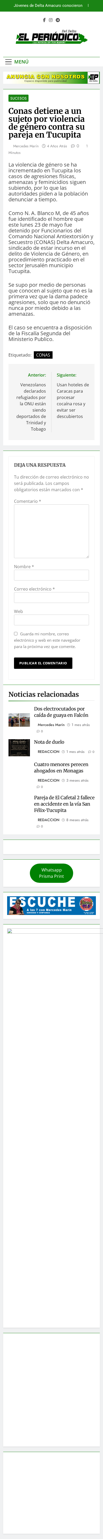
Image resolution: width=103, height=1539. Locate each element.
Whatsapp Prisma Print (51, 873)
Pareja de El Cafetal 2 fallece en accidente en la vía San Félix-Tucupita (64, 804)
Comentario (27, 501)
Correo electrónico (34, 589)
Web (18, 611)
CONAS (43, 355)
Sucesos (18, 98)
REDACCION (48, 751)
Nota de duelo (49, 742)
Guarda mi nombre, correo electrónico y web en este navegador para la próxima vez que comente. (47, 640)
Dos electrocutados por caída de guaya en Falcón (61, 712)
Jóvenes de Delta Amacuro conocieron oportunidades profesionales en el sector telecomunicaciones (46, 4)
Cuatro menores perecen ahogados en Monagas (61, 768)
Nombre (24, 566)
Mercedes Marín (26, 146)
